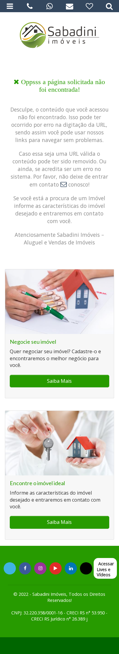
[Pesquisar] (109, 6)
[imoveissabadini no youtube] (55, 568)
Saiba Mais (59, 381)
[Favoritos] (89, 6)
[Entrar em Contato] (63, 184)
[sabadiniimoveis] (40, 568)
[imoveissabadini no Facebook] (25, 568)
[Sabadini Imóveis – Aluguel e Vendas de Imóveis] (59, 33)
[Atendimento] (30, 6)
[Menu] (10, 6)
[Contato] (69, 6)
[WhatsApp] (50, 6)
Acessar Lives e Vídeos (105, 569)
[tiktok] (71, 568)
